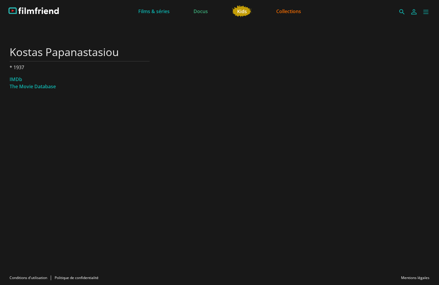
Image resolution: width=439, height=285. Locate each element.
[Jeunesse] (242, 10)
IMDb (16, 79)
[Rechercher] (402, 12)
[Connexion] (414, 12)
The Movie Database (33, 86)
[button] (426, 12)
